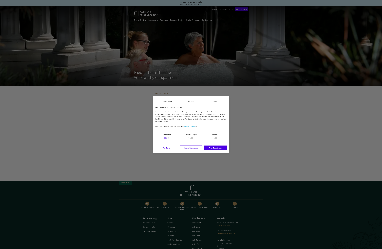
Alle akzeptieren (215, 148)
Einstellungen (191, 134)
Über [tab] (215, 101)
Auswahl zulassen (191, 148)
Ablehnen (166, 148)
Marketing (215, 134)
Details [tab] (191, 101)
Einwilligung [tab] (167, 101)
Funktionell (167, 134)
